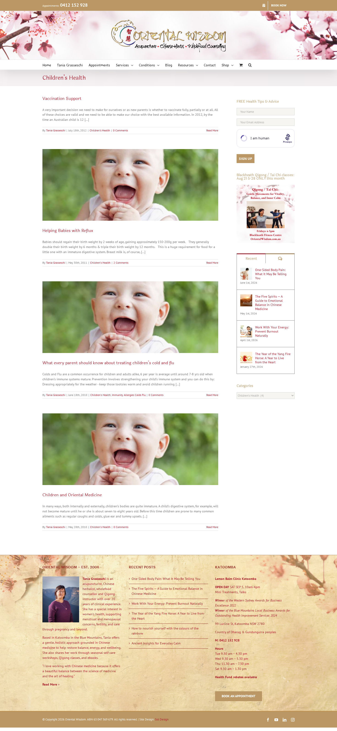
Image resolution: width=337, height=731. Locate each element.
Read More (212, 130)
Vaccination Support (61, 98)
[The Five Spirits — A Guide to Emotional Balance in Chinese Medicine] (246, 297)
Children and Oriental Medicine (72, 495)
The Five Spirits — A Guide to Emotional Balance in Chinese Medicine (269, 302)
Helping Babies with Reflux (67, 230)
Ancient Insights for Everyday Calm (156, 643)
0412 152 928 (74, 5)
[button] (250, 65)
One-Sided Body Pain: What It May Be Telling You (271, 274)
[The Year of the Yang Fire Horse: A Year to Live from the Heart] (246, 354)
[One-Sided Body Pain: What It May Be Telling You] (246, 270)
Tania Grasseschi (55, 130)
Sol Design (161, 719)
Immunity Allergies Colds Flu (129, 395)
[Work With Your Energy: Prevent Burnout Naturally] (246, 327)
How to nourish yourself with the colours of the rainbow (165, 630)
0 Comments (120, 130)
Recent (251, 258)
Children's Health (100, 130)
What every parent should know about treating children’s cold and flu (108, 363)
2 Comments (120, 262)
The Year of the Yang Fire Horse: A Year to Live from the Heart (272, 358)
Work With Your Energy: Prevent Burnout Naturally (272, 331)
